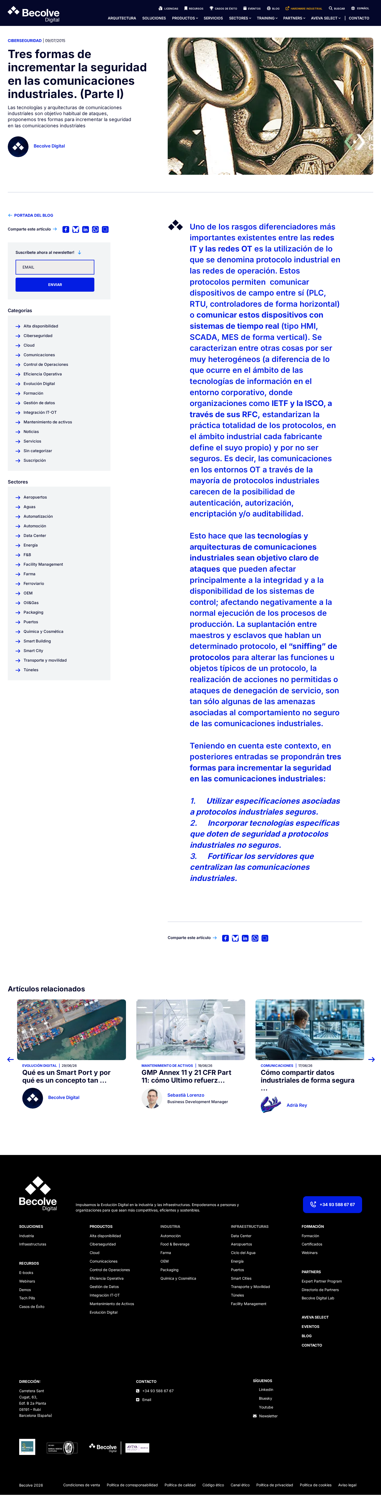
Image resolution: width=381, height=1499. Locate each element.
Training (265, 18)
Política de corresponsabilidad (132, 1485)
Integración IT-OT (105, 1295)
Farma (165, 1252)
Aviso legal (347, 1485)
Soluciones (154, 18)
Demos (25, 1289)
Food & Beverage (174, 1244)
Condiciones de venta (81, 1485)
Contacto (359, 18)
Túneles (237, 1295)
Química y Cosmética (178, 1278)
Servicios (213, 18)
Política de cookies (315, 1485)
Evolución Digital (39, 1065)
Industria (26, 1236)
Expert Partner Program (322, 1281)
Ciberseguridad (25, 40)
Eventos (254, 8)
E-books (26, 1272)
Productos (183, 18)
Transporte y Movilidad (250, 1286)
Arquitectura (122, 18)
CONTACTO (146, 1381)
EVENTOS (310, 1326)
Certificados (312, 1244)
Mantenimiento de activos (167, 1065)
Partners (292, 18)
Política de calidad (180, 1485)
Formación (310, 1236)
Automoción (170, 1236)
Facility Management (248, 1303)
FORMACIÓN (313, 1226)
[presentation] (13, 1059)
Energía (237, 1261)
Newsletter (268, 1416)
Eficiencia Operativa (107, 1278)
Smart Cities (241, 1278)
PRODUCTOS (101, 1226)
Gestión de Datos (104, 1286)
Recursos (196, 8)
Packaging (169, 1269)
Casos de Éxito (226, 8)
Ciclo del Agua (243, 1252)
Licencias (171, 8)
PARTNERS (311, 1272)
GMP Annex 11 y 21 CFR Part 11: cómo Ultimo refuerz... (186, 1076)
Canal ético (240, 1485)
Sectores (238, 18)
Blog (275, 8)
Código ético (213, 1485)
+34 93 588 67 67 (337, 1204)
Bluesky (265, 1398)
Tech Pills (27, 1298)
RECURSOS (29, 1263)
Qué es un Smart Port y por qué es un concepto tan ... (66, 1076)
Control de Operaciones (110, 1269)
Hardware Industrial (306, 8)
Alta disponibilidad (105, 1236)
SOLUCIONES (31, 1226)
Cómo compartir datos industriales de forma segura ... (308, 1080)
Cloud (95, 1252)
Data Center (241, 1236)
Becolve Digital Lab (318, 1298)
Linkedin (266, 1389)
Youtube (266, 1407)
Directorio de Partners (320, 1289)
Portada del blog (33, 215)
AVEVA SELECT (324, 18)
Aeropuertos (241, 1244)
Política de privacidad (274, 1485)
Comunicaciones (277, 1065)
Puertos (237, 1269)
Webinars (27, 1281)
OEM (164, 1261)
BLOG (307, 1336)
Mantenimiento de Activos (112, 1303)
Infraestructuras (32, 1244)
